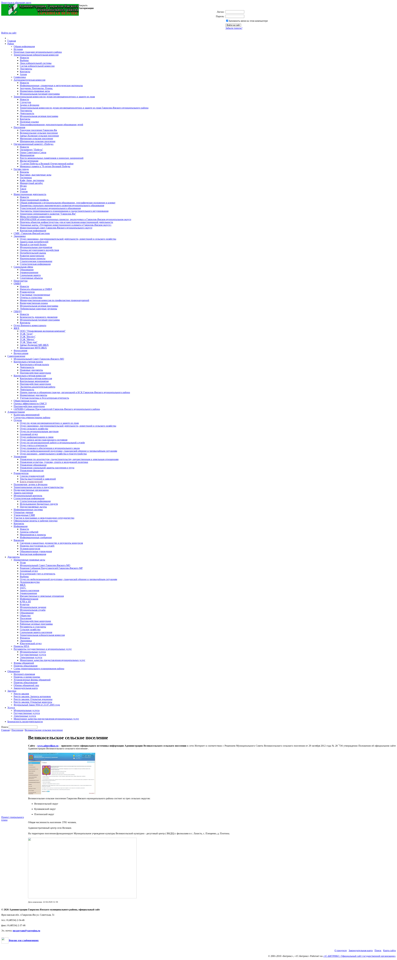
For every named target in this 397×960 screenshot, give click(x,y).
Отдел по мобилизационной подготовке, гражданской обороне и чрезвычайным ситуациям (68, 451)
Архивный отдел (29, 434)
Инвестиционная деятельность (30, 194)
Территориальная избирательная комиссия (36, 54)
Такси (23, 188)
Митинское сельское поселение (36, 138)
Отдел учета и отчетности (33, 445)
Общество (25, 615)
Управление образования (33, 465)
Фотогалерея (20, 350)
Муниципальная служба (32, 610)
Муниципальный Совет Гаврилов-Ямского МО (39, 359)
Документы (26, 68)
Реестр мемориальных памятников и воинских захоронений (51, 158)
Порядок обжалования (25, 665)
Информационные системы (28, 509)
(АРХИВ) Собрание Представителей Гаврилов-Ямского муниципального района (57, 409)
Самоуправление (16, 356)
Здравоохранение (29, 272)
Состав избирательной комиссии (37, 66)
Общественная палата (25, 400)
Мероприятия (27, 155)
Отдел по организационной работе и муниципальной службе (52, 442)
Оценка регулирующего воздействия (39, 250)
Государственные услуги (33, 654)
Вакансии (19, 540)
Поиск (378, 950)
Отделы (18, 420)
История (18, 49)
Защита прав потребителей (34, 241)
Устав (23, 562)
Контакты (25, 71)
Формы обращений (24, 663)
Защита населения (23, 492)
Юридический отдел (31, 643)
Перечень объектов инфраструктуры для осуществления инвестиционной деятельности (66, 222)
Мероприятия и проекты (33, 534)
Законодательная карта (26, 688)
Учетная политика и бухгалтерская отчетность (44, 398)
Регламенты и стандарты (33, 626)
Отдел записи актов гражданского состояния (43, 439)
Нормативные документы (33, 395)
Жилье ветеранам (29, 160)
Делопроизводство (30, 582)
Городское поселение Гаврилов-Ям (38, 130)
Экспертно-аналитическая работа (37, 386)
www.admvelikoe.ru (47, 745)
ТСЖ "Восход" (28, 336)
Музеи (23, 186)
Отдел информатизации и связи (37, 437)
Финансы (25, 638)
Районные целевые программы (36, 624)
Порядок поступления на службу (37, 545)
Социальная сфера (23, 266)
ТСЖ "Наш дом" (29, 342)
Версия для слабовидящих (24, 940)
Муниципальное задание (33, 607)
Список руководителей (32, 476)
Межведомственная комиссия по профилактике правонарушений (54, 300)
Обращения (13, 671)
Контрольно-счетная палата (28, 361)
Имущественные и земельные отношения (42, 596)
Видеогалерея (21, 353)
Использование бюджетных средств (39, 504)
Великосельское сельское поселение (39, 133)
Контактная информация (33, 230)
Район (10, 43)
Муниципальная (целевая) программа (40, 94)
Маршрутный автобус (31, 183)
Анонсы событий (29, 532)
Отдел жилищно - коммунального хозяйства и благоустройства (53, 453)
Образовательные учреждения (36, 551)
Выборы (24, 60)
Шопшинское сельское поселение (37, 141)
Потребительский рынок (33, 253)
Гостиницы (26, 177)
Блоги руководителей (31, 481)
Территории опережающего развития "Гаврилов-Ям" (48, 213)
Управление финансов (32, 470)
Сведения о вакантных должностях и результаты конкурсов (51, 543)
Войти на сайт (8, 32)
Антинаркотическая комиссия (29, 80)
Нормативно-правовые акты (35, 91)
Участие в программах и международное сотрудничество (44, 518)
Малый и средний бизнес (33, 244)
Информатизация (29, 598)
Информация (20, 526)
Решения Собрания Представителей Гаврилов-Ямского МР (51, 568)
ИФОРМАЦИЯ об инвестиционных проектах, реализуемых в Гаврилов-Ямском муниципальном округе (75, 219)
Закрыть (83, 5)
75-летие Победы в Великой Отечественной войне (47, 163)
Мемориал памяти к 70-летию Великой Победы (45, 166)
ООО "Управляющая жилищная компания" (43, 331)
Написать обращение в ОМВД (36, 289)
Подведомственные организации (31, 490)
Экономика (20, 236)
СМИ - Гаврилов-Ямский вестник (32, 233)
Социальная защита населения (36, 632)
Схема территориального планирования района (39, 668)
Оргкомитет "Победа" (31, 149)
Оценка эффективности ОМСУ (30, 403)
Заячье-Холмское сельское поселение (39, 135)
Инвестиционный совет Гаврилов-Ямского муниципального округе (56, 227)
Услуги (11, 707)
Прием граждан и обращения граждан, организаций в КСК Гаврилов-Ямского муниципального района (75, 392)
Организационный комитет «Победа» (34, 144)
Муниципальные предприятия (36, 247)
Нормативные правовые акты (29, 559)
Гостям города (21, 169)
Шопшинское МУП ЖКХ (33, 347)
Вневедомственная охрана (34, 303)
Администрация (16, 412)
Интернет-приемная (24, 674)
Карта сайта (389, 950)
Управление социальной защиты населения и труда (47, 467)
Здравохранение (28, 593)
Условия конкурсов (30, 548)
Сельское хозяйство (30, 629)
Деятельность (27, 113)
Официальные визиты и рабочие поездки (36, 520)
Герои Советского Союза (33, 152)
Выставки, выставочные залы (35, 174)
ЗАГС (23, 587)
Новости (24, 57)
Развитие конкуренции (32, 255)
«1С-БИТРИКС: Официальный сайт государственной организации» (359, 956)
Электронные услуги (31, 657)
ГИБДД (18, 311)
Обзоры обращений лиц (26, 685)
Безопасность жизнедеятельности (25, 721)
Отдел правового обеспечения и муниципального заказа (50, 448)
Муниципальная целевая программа (39, 116)
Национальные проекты (32, 258)
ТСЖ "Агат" (26, 333)
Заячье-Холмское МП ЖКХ (34, 345)
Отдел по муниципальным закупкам (39, 431)
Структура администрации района (32, 417)
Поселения (19, 127)
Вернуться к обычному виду (16, 2)
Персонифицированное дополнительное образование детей (51, 124)
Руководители (27, 292)
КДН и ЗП (25, 601)
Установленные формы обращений (32, 679)
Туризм (24, 191)
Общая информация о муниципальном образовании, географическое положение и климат (67, 202)
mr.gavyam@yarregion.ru (26, 930)
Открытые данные (23, 512)
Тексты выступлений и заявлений (38, 479)
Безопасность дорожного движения (38, 317)
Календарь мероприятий (27, 414)
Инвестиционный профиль (34, 200)
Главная (11, 41)
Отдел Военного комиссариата (30, 325)
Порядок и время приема (27, 677)
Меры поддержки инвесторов (35, 216)
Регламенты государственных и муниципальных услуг (43, 649)
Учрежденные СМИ (24, 515)
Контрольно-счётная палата (34, 364)
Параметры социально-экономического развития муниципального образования (62, 205)
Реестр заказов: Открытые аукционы (33, 699)
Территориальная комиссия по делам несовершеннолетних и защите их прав (54, 96)
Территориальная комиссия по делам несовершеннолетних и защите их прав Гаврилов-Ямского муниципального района (84, 107)
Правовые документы (31, 370)
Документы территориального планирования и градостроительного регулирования (64, 211)
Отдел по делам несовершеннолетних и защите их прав (49, 423)
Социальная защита (30, 275)
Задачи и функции (29, 105)
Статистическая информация (35, 264)
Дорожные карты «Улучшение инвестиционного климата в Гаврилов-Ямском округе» (66, 225)
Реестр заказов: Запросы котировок (32, 696)
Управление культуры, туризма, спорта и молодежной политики (54, 462)
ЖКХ (16, 328)
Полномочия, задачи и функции (30, 484)
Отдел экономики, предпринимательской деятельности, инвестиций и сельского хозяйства (68, 239)
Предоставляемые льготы (33, 506)
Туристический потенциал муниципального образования (50, 208)
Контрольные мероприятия (34, 381)
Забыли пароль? (233, 28)
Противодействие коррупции (35, 373)
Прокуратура (20, 280)
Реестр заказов (21, 693)
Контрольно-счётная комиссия (30, 375)
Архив (23, 74)
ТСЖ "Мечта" (27, 339)
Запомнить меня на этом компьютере (248, 21)
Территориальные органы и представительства (38, 487)
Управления (20, 456)
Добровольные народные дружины (38, 308)
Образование (27, 269)
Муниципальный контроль (28, 495)
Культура (24, 604)
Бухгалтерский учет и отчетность (37, 573)
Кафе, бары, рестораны (32, 180)
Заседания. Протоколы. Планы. (36, 88)
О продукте (341, 950)
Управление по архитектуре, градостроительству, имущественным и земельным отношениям (69, 459)
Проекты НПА (21, 646)
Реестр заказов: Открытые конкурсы (33, 702)
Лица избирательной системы (35, 63)
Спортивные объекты (31, 278)
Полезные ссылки (29, 121)
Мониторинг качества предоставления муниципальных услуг (52, 660)
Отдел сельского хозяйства (34, 428)
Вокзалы (24, 172)
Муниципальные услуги (33, 651)
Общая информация (24, 46)
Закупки (11, 691)
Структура (25, 102)
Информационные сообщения (36, 537)
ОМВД (17, 283)
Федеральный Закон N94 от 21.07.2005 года (37, 704)
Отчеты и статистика (31, 297)
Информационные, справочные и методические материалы (51, 85)
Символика (20, 77)
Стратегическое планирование (36, 261)
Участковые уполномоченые (35, 294)
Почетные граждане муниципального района (38, 52)
